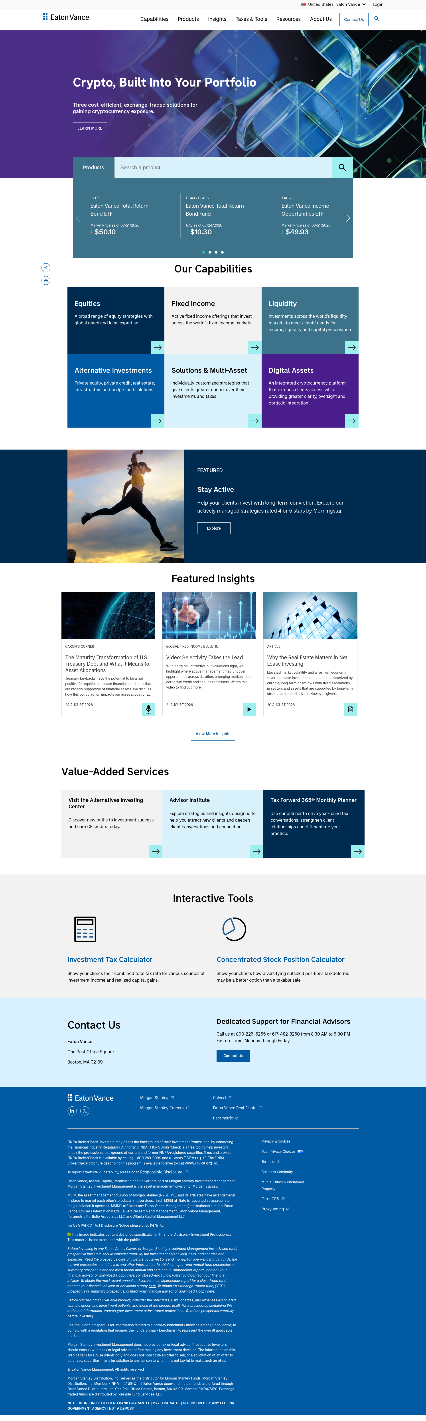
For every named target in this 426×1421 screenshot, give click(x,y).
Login (378, 4)
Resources (288, 19)
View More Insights (213, 733)
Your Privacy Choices (279, 1151)
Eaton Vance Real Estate (234, 1107)
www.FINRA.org (198, 1163)
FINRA (113, 1383)
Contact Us (354, 19)
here (154, 1225)
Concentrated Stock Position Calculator (281, 959)
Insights (217, 19)
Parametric (223, 1118)
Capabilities (154, 19)
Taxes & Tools (251, 19)
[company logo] (66, 18)
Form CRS (270, 1198)
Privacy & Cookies (276, 1141)
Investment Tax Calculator (110, 959)
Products (188, 19)
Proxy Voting (273, 1209)
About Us (321, 19)
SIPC (132, 1383)
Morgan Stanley (154, 1097)
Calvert (219, 1097)
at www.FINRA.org (185, 1157)
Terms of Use (272, 1162)
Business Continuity (277, 1172)
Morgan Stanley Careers (162, 1107)
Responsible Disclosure (161, 1172)
